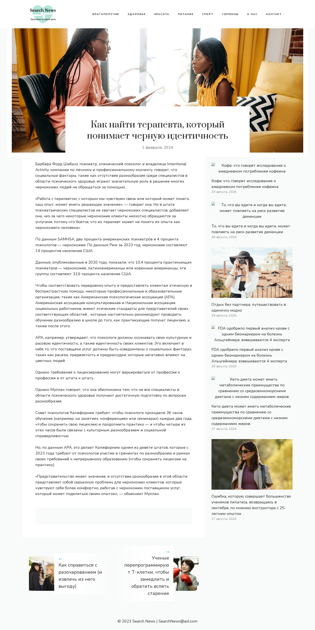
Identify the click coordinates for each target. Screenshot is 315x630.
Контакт (274, 14)
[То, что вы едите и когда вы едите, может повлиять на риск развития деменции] (252, 216)
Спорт (207, 14)
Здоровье (137, 14)
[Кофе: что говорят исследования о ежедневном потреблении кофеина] (252, 171)
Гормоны (230, 14)
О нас (252, 14)
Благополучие (105, 14)
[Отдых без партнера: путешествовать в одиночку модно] (252, 294)
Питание (186, 14)
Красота (162, 14)
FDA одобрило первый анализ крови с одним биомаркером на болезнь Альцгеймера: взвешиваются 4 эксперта (249, 355)
